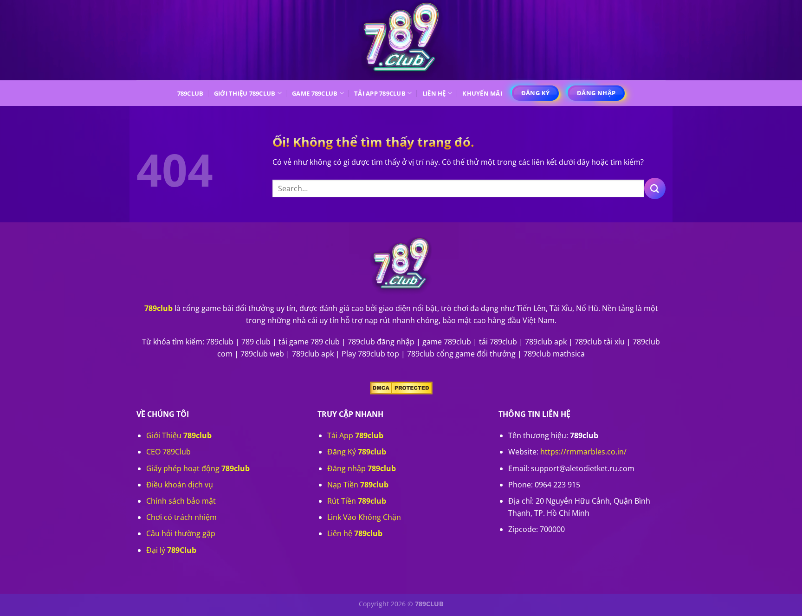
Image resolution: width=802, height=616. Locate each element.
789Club (190, 93)
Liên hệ (434, 93)
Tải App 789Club (380, 93)
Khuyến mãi (482, 93)
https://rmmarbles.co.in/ (583, 452)
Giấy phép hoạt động (198, 468)
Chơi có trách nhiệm (181, 517)
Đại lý (171, 550)
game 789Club (314, 93)
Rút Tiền (356, 501)
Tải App (355, 435)
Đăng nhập (361, 468)
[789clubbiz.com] (401, 40)
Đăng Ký (356, 452)
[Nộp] (655, 188)
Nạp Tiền (357, 485)
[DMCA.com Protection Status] (401, 387)
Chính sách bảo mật (181, 501)
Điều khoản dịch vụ (179, 485)
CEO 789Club (168, 452)
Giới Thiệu (179, 435)
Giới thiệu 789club (245, 93)
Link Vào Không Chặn (364, 517)
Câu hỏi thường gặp (180, 533)
